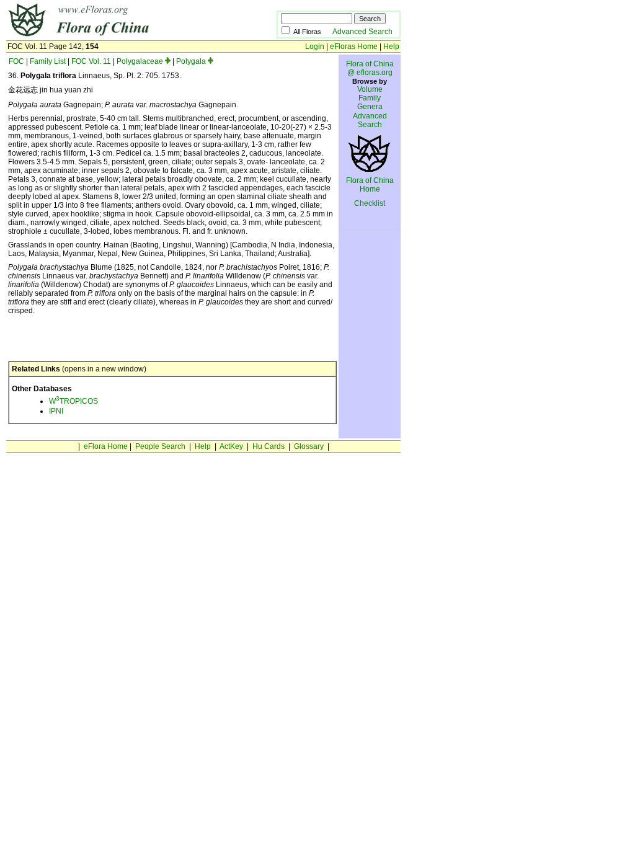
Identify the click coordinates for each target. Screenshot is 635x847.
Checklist (369, 203)
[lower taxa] (168, 61)
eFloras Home (354, 46)
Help (391, 46)
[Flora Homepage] (122, 36)
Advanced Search (362, 31)
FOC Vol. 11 (91, 61)
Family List (48, 61)
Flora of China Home (370, 184)
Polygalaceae (140, 61)
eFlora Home (106, 446)
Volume (370, 89)
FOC (16, 61)
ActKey (231, 446)
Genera (370, 106)
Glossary (309, 446)
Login (314, 46)
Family (369, 98)
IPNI (56, 411)
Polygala (191, 61)
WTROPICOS (73, 401)
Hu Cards (268, 446)
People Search (160, 446)
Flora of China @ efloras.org (370, 68)
